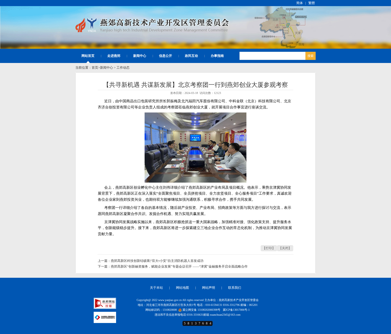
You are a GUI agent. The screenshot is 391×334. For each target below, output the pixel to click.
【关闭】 (285, 248)
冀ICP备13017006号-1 (236, 309)
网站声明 (208, 287)
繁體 (311, 3)
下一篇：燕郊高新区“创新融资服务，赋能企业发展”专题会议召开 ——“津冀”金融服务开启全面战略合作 (173, 266)
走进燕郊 (113, 55)
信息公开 (165, 55)
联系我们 (234, 287)
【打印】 (268, 248)
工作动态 (123, 67)
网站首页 (87, 55)
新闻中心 (139, 55)
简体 (299, 3)
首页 (95, 67)
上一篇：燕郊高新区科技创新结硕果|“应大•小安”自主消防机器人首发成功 (150, 260)
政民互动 (191, 55)
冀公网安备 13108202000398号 (201, 309)
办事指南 (217, 55)
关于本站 (156, 287)
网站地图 (182, 287)
